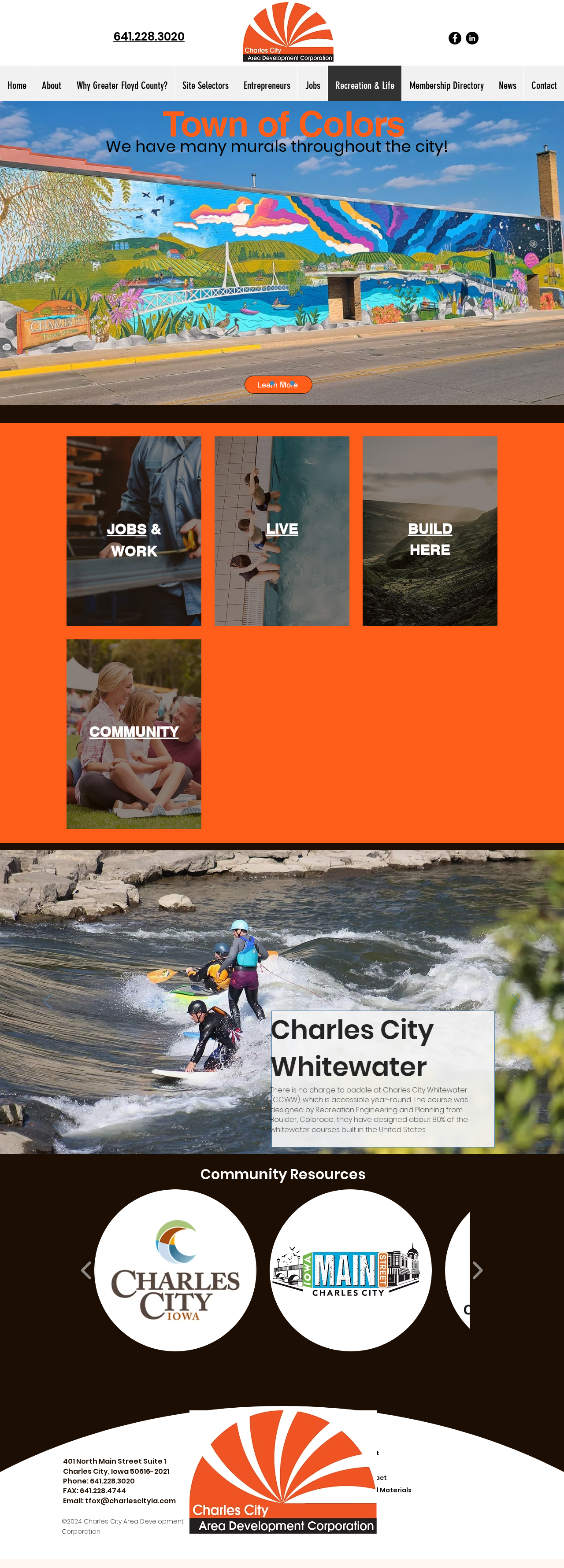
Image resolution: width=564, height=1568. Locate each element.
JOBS (127, 529)
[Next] (516, 1002)
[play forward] (477, 1270)
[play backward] (86, 1270)
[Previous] (48, 1002)
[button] (205, 86)
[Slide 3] (292, 383)
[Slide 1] (272, 383)
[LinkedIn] (472, 38)
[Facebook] (455, 38)
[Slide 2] (282, 383)
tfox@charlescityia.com (130, 1501)
